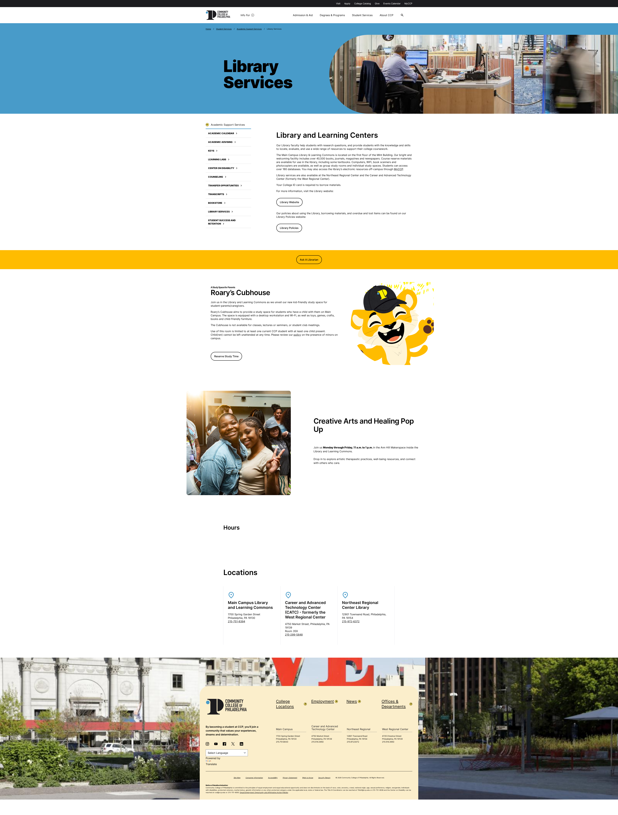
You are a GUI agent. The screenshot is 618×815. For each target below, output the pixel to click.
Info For (245, 15)
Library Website (289, 202)
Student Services (362, 15)
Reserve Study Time (226, 356)
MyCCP (408, 3)
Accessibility (273, 778)
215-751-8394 (236, 621)
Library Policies (289, 228)
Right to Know (307, 778)
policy (297, 334)
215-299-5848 (294, 634)
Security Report (324, 778)
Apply (347, 3)
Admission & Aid (303, 15)
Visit (338, 3)
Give (377, 3)
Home (208, 29)
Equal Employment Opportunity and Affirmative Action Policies (264, 792)
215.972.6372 (353, 742)
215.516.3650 (317, 742)
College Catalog (362, 3)
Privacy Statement (290, 778)
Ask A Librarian (309, 259)
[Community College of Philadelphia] (218, 15)
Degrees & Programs (332, 15)
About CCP (386, 15)
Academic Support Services (249, 29)
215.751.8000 (282, 742)
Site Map (237, 778)
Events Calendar (392, 3)
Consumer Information (254, 778)
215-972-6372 (351, 621)
